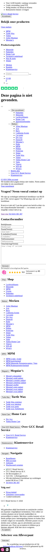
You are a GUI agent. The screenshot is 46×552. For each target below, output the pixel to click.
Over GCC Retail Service (21, 173)
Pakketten (9, 52)
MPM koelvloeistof (13, 361)
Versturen (5, 266)
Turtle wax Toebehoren (15, 409)
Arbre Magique (12, 38)
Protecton (19, 151)
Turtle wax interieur (13, 404)
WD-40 (19, 166)
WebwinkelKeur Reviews (13, 546)
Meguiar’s (10, 40)
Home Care (10, 54)
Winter (8, 61)
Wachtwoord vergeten (14, 465)
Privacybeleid (11, 492)
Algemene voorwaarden (15, 494)
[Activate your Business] (7, 506)
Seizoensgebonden (23, 121)
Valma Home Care (23, 160)
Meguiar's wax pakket (14, 389)
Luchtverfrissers (22, 117)
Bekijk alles (15, 171)
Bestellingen (10, 458)
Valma (8, 36)
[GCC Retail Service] (9, 14)
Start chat (5, 214)
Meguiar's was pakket (14, 391)
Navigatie (5, 454)
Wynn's (18, 169)
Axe (17, 129)
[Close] (2, 106)
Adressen (9, 463)
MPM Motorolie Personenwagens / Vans (21, 363)
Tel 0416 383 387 (15, 214)
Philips (18, 149)
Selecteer (5, 540)
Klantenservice (11, 69)
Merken (9, 65)
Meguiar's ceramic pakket (16, 380)
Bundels (9, 67)
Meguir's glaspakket (13, 376)
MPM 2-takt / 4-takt (13, 359)
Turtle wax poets (12, 406)
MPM (8, 31)
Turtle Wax (10, 33)
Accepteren (6, 530)
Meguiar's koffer (12, 385)
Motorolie (9, 50)
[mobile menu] (7, 83)
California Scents (22, 133)
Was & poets (11, 58)
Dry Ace (19, 137)
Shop (4, 280)
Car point (19, 135)
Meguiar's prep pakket (14, 387)
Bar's (18, 131)
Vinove (18, 164)
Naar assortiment (7, 186)
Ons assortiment (18, 110)
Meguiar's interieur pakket (16, 383)
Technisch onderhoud (14, 56)
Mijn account (13, 179)
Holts (18, 144)
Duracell (19, 140)
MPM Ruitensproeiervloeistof (17, 365)
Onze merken (6, 27)
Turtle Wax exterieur (14, 402)
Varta (18, 162)
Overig (8, 291)
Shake (18, 153)
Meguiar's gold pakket (14, 378)
